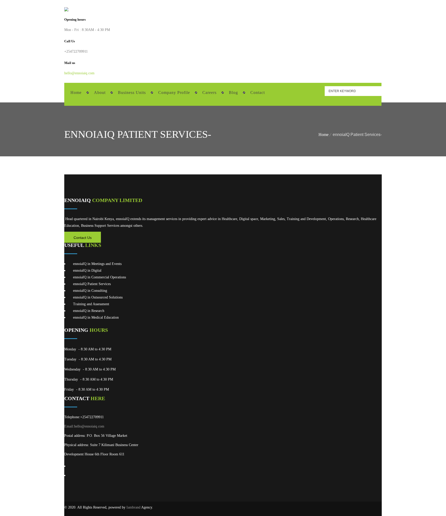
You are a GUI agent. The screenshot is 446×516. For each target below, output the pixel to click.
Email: (69, 426)
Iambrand (133, 507)
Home (323, 134)
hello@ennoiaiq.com (79, 73)
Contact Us (83, 238)
